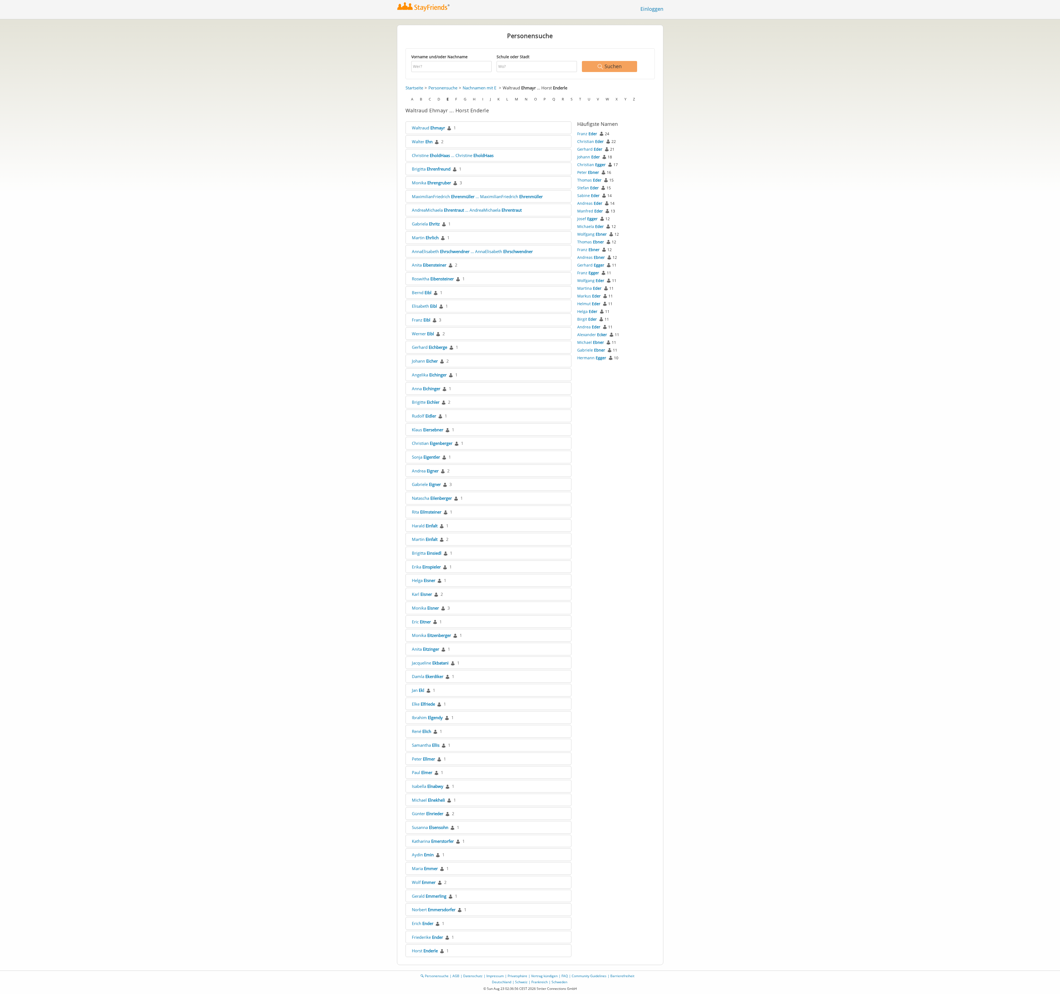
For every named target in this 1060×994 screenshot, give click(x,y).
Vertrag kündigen (544, 976)
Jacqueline (430, 663)
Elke (423, 704)
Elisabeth (424, 306)
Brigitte (425, 402)
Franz (421, 320)
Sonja (426, 457)
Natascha (432, 498)
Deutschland (501, 982)
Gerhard (429, 347)
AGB (455, 976)
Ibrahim (427, 717)
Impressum (495, 976)
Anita (429, 265)
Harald (425, 525)
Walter (422, 141)
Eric (421, 621)
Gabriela (426, 224)
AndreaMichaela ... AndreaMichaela (467, 210)
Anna (426, 388)
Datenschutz (473, 976)
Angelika (429, 375)
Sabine (588, 195)
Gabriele (426, 484)
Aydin (423, 854)
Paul (422, 772)
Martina (589, 288)
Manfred (590, 211)
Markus (589, 296)
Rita (426, 512)
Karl (422, 594)
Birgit (587, 319)
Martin (425, 237)
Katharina (433, 841)
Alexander (592, 334)
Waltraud (428, 128)
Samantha (425, 745)
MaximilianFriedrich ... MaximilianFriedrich (477, 196)
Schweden (559, 982)
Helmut (588, 303)
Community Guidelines (589, 976)
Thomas (589, 180)
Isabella (427, 786)
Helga (423, 580)
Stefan (588, 187)
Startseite (414, 88)
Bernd (421, 292)
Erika (426, 567)
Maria (425, 868)
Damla (427, 676)
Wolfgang (592, 234)
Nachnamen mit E (479, 88)
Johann (425, 361)
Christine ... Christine (453, 155)
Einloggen (651, 9)
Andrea (425, 471)
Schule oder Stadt (513, 56)
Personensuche (442, 88)
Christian (432, 443)
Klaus (427, 429)
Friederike (427, 937)
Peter (423, 759)
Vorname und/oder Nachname (439, 56)
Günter (427, 813)
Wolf (424, 882)
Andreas (589, 203)
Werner (423, 333)
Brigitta (431, 169)
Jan (418, 690)
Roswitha (433, 278)
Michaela (590, 226)
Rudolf (424, 416)
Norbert (433, 909)
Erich (422, 923)
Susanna (430, 827)
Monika (431, 182)
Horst (425, 950)
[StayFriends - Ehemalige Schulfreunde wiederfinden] (423, 6)
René (421, 731)
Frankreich (539, 982)
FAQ (564, 976)
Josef (587, 218)
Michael (428, 800)
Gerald (429, 896)
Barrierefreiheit (622, 976)
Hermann (591, 357)
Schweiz (521, 982)
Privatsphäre (517, 976)
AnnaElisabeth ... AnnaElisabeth (472, 251)
